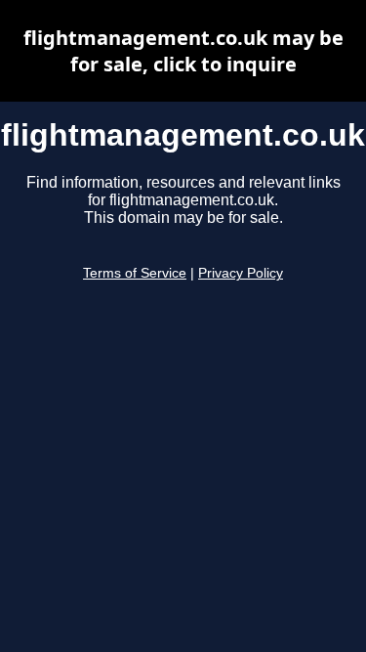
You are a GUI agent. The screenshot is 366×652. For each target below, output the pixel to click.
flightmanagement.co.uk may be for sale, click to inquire (183, 50)
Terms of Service (134, 273)
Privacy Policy (240, 273)
